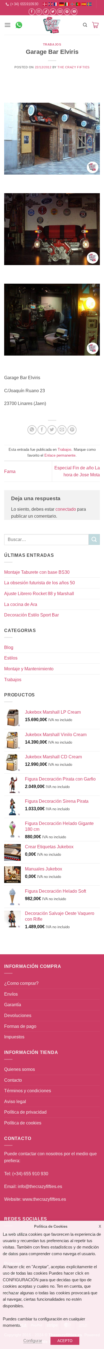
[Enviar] (94, 539)
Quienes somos (19, 1069)
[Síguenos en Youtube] (74, 11)
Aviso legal (15, 1101)
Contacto (13, 1080)
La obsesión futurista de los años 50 (39, 582)
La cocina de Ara (20, 604)
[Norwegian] (72, 4)
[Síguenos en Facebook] (32, 11)
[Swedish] (89, 4)
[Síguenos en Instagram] (38, 11)
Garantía (12, 1004)
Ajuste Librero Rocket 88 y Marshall (39, 593)
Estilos (10, 658)
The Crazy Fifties (73, 67)
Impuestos (14, 1037)
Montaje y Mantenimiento (29, 668)
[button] (7, 25)
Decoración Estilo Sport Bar (31, 615)
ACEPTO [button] (64, 1341)
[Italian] (67, 4)
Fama (10, 471)
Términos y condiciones (27, 1090)
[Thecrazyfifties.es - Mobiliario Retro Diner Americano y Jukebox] (52, 25)
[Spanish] (84, 4)
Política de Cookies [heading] (50, 1226)
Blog (8, 647)
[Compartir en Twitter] (52, 429)
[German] (61, 4)
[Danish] (45, 4)
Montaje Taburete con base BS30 (37, 572)
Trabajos (52, 44)
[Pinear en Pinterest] (72, 429)
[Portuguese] (78, 4)
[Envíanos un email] (60, 11)
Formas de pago (20, 1026)
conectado (65, 509)
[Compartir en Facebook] (42, 429)
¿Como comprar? (21, 983)
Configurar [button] (32, 1340)
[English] (50, 4)
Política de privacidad (25, 1112)
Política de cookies (22, 1123)
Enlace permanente (59, 455)
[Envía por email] (62, 429)
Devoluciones (17, 1015)
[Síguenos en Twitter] (53, 11)
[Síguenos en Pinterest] (67, 11)
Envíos (11, 994)
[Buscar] (85, 25)
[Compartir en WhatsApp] (32, 429)
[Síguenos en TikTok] (46, 11)
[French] (56, 4)
